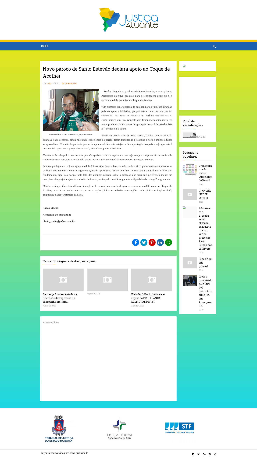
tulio (49, 83)
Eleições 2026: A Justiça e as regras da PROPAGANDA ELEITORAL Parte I (148, 298)
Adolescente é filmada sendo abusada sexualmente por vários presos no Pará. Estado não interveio (205, 228)
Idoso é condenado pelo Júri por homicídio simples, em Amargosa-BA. (205, 291)
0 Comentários (69, 83)
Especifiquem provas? (205, 262)
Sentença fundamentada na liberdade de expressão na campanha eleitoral (60, 298)
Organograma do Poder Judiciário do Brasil (205, 173)
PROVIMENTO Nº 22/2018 (205, 194)
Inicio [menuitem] (44, 46)
